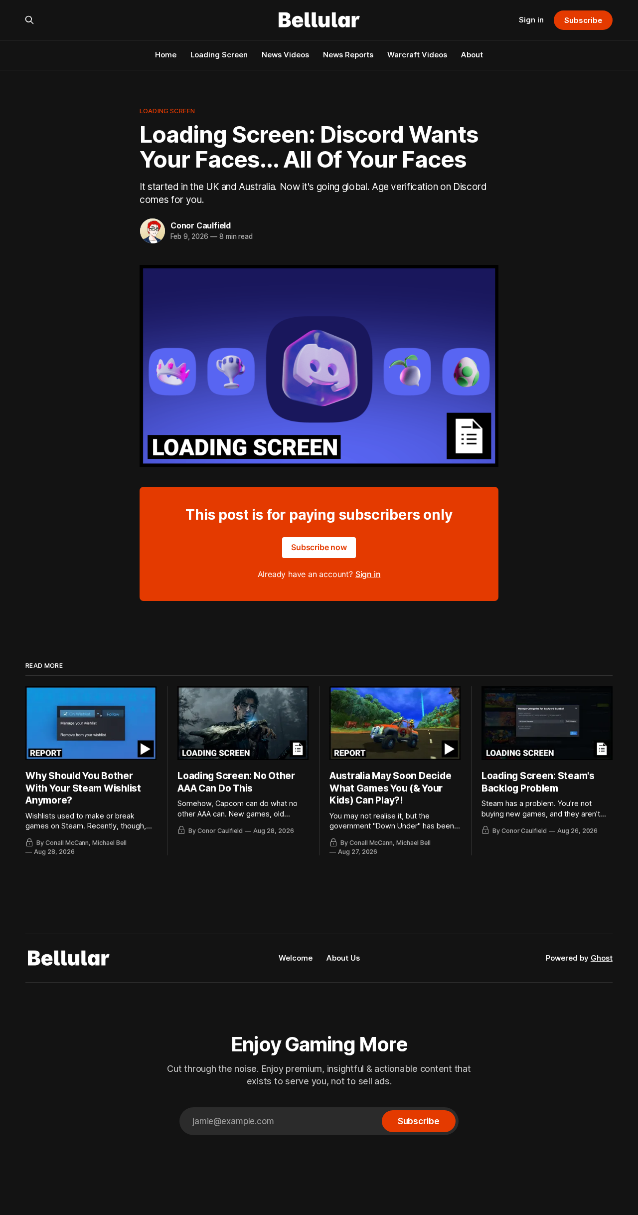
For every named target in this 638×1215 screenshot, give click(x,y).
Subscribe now (319, 547)
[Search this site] (29, 20)
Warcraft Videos (417, 54)
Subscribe (583, 20)
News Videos (285, 54)
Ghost (602, 958)
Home (165, 54)
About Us (343, 958)
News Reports (348, 54)
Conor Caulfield (200, 225)
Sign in (531, 19)
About (472, 54)
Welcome (296, 958)
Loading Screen (219, 54)
